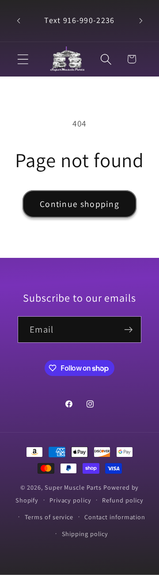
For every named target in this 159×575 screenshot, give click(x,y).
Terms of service (49, 517)
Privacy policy (70, 500)
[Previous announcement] (18, 21)
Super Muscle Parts (73, 487)
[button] (22, 59)
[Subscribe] (128, 329)
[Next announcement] (141, 21)
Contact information (114, 517)
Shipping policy (85, 533)
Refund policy (123, 500)
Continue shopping (79, 204)
